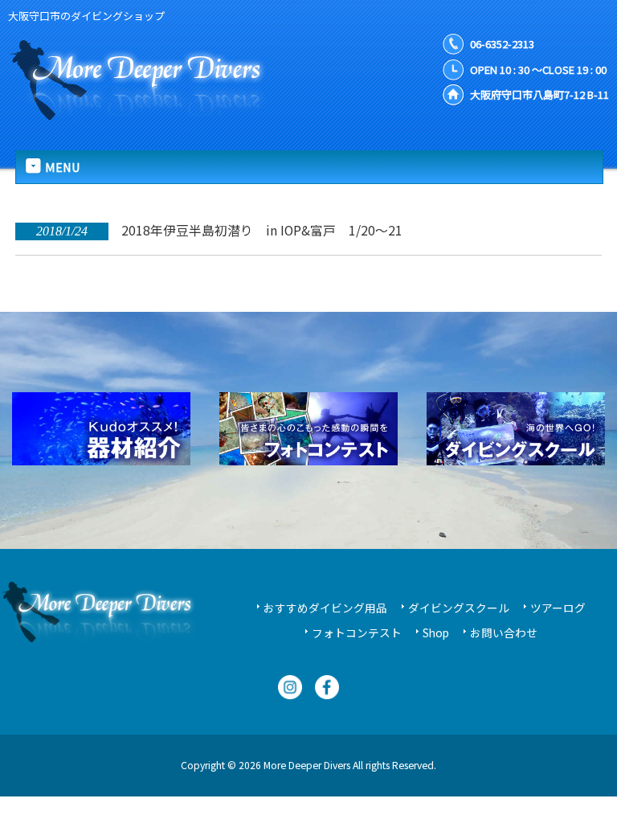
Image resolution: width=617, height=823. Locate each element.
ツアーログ (558, 608)
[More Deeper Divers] (148, 111)
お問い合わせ (503, 632)
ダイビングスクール (458, 608)
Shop (436, 632)
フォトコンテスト (357, 632)
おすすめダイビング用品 (325, 608)
